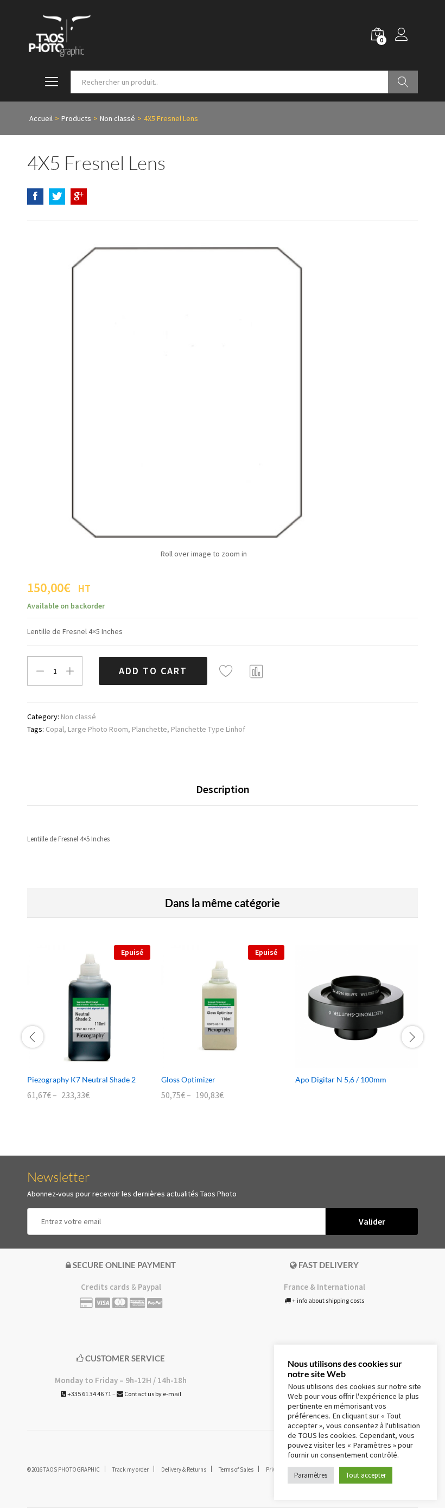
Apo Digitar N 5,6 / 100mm (340, 1079)
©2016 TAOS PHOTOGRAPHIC (63, 1469)
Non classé (78, 716)
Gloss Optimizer (188, 1079)
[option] (89, 1030)
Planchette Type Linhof (208, 729)
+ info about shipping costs (327, 1300)
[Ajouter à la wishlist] (227, 671)
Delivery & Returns (183, 1469)
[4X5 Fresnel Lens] (35, 196)
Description (223, 789)
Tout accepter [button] (366, 1475)
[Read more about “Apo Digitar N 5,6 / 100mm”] (344, 1062)
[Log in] (406, 35)
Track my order (130, 1469)
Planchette (149, 729)
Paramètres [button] (310, 1475)
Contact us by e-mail (152, 1394)
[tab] (222, 794)
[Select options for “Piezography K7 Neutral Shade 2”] (76, 1062)
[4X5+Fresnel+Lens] (57, 196)
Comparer (256, 671)
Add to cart (153, 670)
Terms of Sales (236, 1469)
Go (403, 82)
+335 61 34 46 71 (88, 1394)
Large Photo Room (98, 729)
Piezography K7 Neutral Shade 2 (81, 1079)
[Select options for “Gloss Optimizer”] (210, 1062)
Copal (55, 729)
